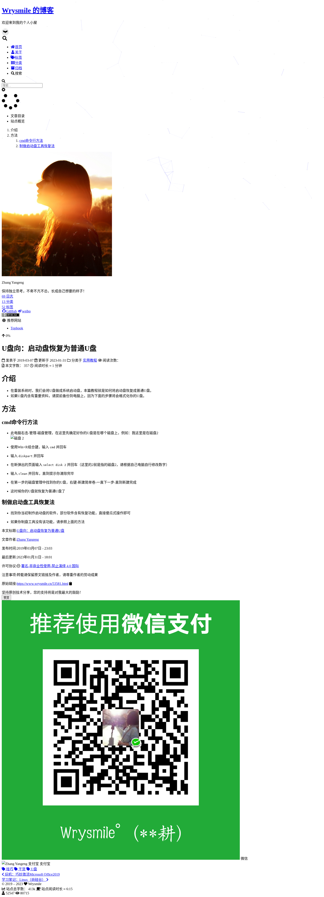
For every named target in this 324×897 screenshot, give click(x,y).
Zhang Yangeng (28, 539)
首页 (18, 47)
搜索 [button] (18, 73)
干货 (22, 869)
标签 (18, 57)
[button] (3, 90)
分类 (18, 63)
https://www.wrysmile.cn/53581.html (42, 583)
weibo (26, 311)
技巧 (9, 869)
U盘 (33, 869)
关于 (18, 52)
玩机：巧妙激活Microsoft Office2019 (32, 874)
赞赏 (6, 597)
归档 (18, 68)
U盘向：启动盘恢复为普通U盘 (40, 531)
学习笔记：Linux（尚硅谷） (24, 880)
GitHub (11, 311)
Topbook (17, 328)
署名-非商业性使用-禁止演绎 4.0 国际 (50, 566)
